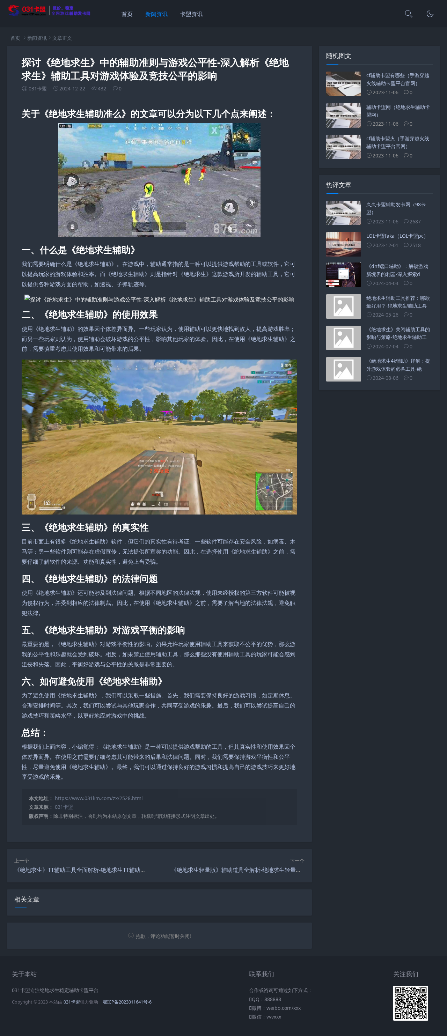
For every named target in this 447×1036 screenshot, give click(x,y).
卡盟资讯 (191, 14)
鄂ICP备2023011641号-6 (127, 1002)
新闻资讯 (156, 14)
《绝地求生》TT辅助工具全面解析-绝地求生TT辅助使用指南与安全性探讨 (105, 870)
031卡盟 (64, 807)
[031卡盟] (49, 15)
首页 (127, 14)
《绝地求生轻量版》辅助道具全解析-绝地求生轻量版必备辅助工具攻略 (258, 870)
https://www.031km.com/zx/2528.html (99, 798)
